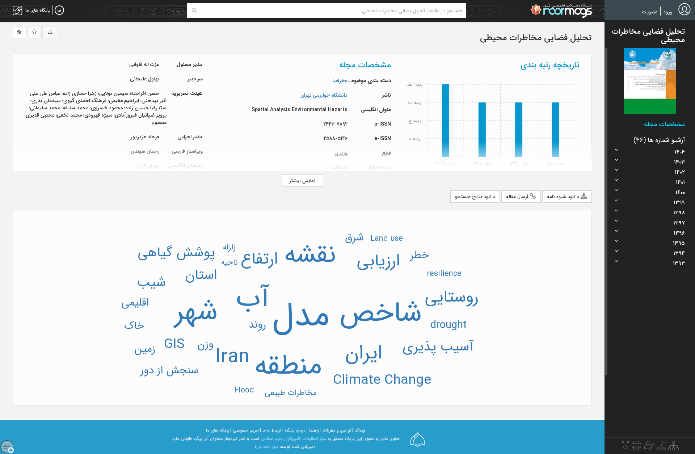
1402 (680, 172)
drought (448, 325)
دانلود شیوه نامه (564, 197)
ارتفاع (259, 259)
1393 (679, 263)
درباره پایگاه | (294, 430)
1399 (679, 202)
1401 (680, 182)
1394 (679, 253)
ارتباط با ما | (270, 430)
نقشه (310, 255)
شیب (151, 282)
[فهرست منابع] (673, 447)
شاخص (380, 313)
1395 (679, 243)
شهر (196, 312)
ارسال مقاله (518, 197)
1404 (679, 152)
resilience (444, 274)
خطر (419, 255)
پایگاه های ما (217, 430)
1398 (679, 213)
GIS (174, 344)
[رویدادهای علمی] (625, 447)
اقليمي (135, 302)
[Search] (194, 10)
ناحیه (229, 262)
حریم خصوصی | (244, 430)
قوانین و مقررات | (335, 430)
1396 (679, 233)
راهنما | (313, 430)
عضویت (650, 12)
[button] (650, 81)
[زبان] (59, 10)
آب (252, 299)
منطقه (288, 366)
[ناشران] (636, 447)
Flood (244, 390)
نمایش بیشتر (302, 181)
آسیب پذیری (438, 347)
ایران (363, 353)
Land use (386, 238)
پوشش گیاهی (176, 253)
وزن (205, 344)
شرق (354, 237)
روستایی (452, 297)
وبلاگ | (358, 430)
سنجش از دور (169, 370)
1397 (679, 223)
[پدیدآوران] (648, 447)
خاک (134, 326)
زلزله (229, 247)
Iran (232, 357)
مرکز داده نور (267, 446)
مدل (301, 316)
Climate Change (382, 380)
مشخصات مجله (664, 124)
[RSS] (19, 32)
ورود (668, 12)
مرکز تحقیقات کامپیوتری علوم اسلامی (293, 438)
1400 (680, 192)
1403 (679, 162)
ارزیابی (378, 261)
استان (201, 275)
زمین (145, 349)
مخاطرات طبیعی (291, 393)
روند (257, 324)
